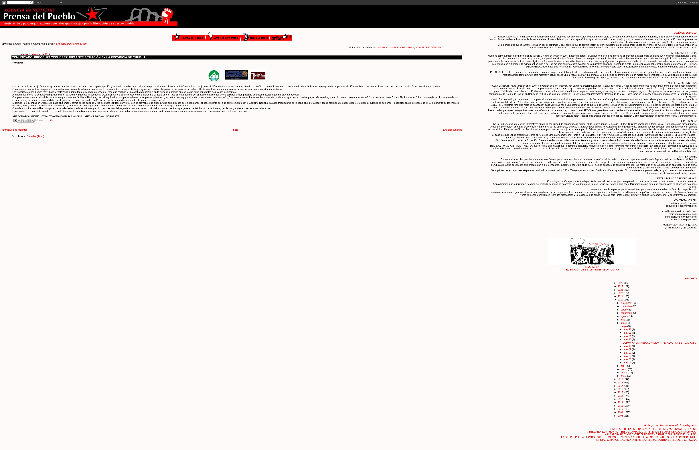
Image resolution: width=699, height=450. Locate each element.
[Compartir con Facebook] (29, 121)
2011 (621, 405)
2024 (621, 286)
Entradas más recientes (14, 129)
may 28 (627, 329)
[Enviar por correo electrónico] (19, 121)
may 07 (627, 352)
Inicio (235, 129)
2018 (621, 382)
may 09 (627, 349)
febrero (625, 372)
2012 (621, 402)
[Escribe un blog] (22, 121)
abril (623, 366)
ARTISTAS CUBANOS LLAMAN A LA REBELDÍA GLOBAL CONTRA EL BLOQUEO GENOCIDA (646, 440)
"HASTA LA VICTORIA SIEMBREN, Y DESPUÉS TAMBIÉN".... (394, 47)
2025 (621, 283)
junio (623, 323)
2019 (621, 379)
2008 (621, 415)
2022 (621, 293)
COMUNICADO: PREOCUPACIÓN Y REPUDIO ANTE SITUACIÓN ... (660, 342)
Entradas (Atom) (35, 136)
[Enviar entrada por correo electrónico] (14, 120)
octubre (625, 309)
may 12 (627, 339)
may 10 (627, 346)
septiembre (627, 313)
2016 (621, 389)
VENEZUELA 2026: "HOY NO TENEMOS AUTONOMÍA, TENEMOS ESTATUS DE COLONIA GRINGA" (642, 431)
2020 (621, 299)
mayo (624, 326)
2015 (621, 392)
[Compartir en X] (26, 121)
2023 (621, 289)
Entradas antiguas (452, 129)
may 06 (627, 356)
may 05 (627, 359)
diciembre (626, 303)
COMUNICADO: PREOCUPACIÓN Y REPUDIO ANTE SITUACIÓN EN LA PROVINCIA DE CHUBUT (78, 57)
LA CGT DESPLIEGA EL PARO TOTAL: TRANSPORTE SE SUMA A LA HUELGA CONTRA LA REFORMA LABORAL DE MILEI (629, 437)
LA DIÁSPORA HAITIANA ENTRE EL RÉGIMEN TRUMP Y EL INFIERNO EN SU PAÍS (650, 434)
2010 (621, 409)
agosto (625, 316)
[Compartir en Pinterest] (33, 121)
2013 (621, 399)
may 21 (627, 336)
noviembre (626, 306)
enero (624, 376)
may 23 (627, 332)
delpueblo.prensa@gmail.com (71, 43)
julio (623, 319)
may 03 (627, 362)
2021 (621, 296)
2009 (621, 412)
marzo (624, 369)
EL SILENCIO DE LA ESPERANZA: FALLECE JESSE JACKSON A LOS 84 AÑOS (653, 429)
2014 (621, 395)
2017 (621, 386)
